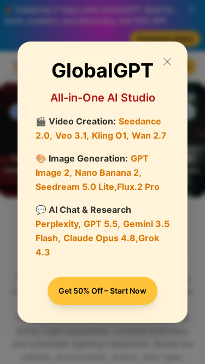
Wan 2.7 (149, 135)
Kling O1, (110, 135)
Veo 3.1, (72, 135)
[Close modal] (167, 61)
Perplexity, (58, 223)
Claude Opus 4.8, (100, 237)
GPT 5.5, (102, 223)
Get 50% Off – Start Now (102, 290)
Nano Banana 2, (108, 172)
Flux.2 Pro (138, 186)
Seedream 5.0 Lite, (76, 186)
